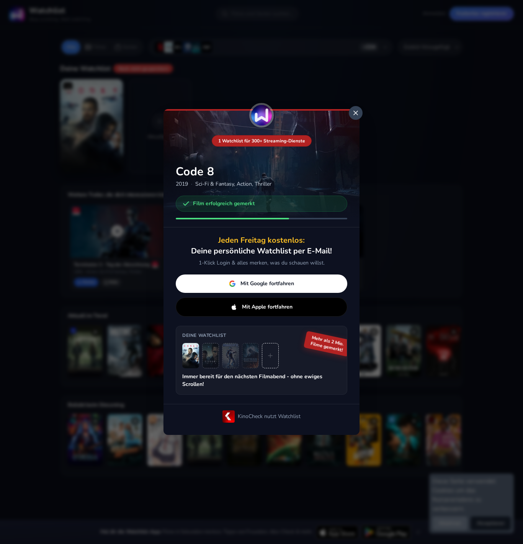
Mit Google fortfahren (267, 283)
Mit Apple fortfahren (267, 306)
